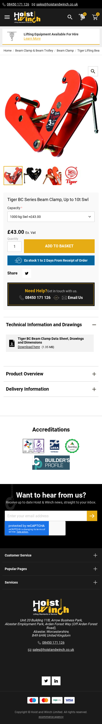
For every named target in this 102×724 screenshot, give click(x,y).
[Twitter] (46, 680)
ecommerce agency (51, 717)
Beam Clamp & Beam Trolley (34, 50)
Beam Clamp (65, 50)
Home (8, 50)
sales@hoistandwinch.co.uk (57, 4)
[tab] (51, 324)
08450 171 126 (18, 4)
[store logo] (27, 17)
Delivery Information (27, 389)
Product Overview (24, 374)
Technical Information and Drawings (44, 324)
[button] (32, 176)
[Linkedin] (56, 680)
